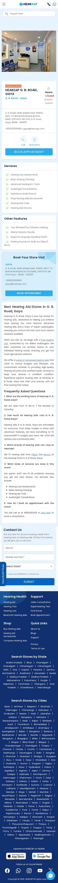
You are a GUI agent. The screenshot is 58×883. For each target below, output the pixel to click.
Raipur (45, 809)
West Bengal (43, 687)
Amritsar (18, 706)
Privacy (34, 644)
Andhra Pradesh (14, 662)
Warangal (38, 838)
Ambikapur (28, 727)
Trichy (49, 827)
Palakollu (8, 806)
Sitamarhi (37, 816)
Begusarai (47, 735)
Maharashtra (13, 680)
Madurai (44, 788)
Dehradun (44, 710)
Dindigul (38, 756)
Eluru (8, 759)
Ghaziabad (41, 759)
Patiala (20, 806)
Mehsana (41, 717)
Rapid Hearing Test (40, 606)
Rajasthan (8, 683)
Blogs (33, 633)
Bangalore (34, 731)
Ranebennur (42, 813)
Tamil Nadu (24, 683)
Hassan (23, 713)
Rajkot (35, 720)
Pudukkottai (12, 809)
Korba (45, 781)
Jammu (46, 770)
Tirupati (25, 827)
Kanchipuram (40, 774)
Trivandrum (23, 724)
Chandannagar (13, 745)
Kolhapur (10, 781)
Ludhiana (11, 788)
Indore (47, 767)
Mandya (10, 792)
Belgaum (32, 706)
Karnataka (40, 673)
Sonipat (51, 816)
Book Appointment (40, 615)
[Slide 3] (34, 74)
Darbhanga (9, 752)
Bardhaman (8, 735)
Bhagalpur (23, 738)
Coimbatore (45, 749)
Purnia (35, 809)
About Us (35, 628)
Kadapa (11, 774)
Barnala (22, 735)
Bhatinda (46, 706)
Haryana (37, 669)
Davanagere (25, 752)
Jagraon (23, 770)
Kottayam (7, 784)
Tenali (37, 820)
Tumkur (17, 831)
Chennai (7, 749)
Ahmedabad (40, 724)
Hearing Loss (10, 610)
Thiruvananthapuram (23, 824)
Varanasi (50, 831)
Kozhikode (22, 784)
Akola (7, 706)
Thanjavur (50, 820)
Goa (15, 669)
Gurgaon (36, 763)
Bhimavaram (48, 738)
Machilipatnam (28, 788)
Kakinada (24, 774)
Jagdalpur (9, 770)
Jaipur (35, 770)
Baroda (34, 735)
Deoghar (50, 752)
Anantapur (43, 727)
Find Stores (36, 610)
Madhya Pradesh (18, 676)
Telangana (39, 683)
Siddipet (24, 816)
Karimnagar (9, 777)
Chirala (19, 749)
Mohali (32, 792)
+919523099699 (13, 280)
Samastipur (9, 816)
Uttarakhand (26, 687)
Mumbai (44, 792)
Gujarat (25, 669)
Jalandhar (45, 713)
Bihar (29, 662)
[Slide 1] (23, 74)
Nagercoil (36, 795)
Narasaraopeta (11, 720)
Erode (18, 759)
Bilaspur (43, 742)
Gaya (28, 759)
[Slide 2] (29, 74)
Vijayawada (24, 834)
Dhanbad (24, 756)
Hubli (33, 713)
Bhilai (34, 738)
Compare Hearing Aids (15, 640)
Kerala (53, 673)
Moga (22, 792)
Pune (24, 809)
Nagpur (48, 795)
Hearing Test (10, 606)
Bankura (48, 731)
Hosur (22, 767)
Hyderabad (34, 767)
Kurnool (35, 784)
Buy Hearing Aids (12, 628)
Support (35, 637)
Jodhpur (12, 717)
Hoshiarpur (8, 767)
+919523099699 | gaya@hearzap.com (24, 128)
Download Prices (3, 574)
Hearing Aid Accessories (10, 635)
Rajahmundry (13, 813)
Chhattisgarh (26, 666)
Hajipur (48, 763)
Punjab (44, 680)
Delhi (5, 669)
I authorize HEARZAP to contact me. (23, 574)
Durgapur (51, 756)
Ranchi (27, 813)
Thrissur (42, 824)
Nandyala (10, 799)
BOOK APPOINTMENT (29, 152)
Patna (31, 806)
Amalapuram (12, 727)
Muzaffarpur (8, 795)
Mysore (23, 795)
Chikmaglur (12, 710)
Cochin (31, 749)
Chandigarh (42, 662)
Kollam (34, 781)
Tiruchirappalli (9, 827)
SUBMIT (29, 582)
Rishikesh (47, 720)
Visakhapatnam (43, 834)
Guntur (24, 763)
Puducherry (30, 680)
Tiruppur (37, 827)
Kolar (48, 777)
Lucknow (47, 784)
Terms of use (38, 648)
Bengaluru (8, 738)
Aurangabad (8, 731)
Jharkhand (24, 673)
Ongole (46, 802)
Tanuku (26, 820)
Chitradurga (28, 710)
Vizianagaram (22, 838)
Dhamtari (11, 756)
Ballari (22, 731)
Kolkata (23, 781)
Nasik (25, 720)
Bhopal (14, 742)
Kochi (39, 777)
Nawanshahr (43, 799)
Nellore (8, 802)
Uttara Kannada (34, 831)
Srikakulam (12, 820)
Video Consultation (41, 602)
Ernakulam (9, 713)
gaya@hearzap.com (15, 283)
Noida (35, 802)
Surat (11, 724)
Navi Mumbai (25, 799)
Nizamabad (22, 802)
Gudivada (11, 763)
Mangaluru (27, 717)
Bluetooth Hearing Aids (15, 615)
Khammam (26, 777)
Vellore (10, 834)
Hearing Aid (9, 602)
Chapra (45, 745)
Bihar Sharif (28, 742)
